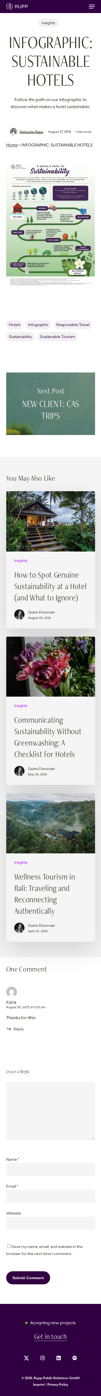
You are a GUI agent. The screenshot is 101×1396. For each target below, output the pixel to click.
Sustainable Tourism (57, 336)
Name (12, 1159)
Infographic (38, 324)
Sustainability (20, 336)
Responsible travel (73, 324)
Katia (11, 1002)
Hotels (14, 324)
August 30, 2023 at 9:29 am (25, 1007)
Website (13, 1213)
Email (12, 1186)
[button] (92, 6)
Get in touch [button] (50, 1336)
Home (12, 145)
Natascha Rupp (31, 132)
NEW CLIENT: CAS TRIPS (50, 404)
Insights (48, 22)
